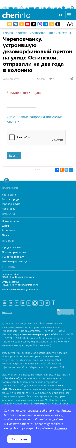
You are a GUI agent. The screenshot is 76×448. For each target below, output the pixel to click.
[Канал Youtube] (27, 24)
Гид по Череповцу (13, 256)
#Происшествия (60, 33)
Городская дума (11, 203)
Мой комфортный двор (16, 261)
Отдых (5, 235)
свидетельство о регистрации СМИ (39, 334)
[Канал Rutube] (33, 24)
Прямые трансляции (14, 252)
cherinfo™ (14, 378)
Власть (6, 225)
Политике (60, 428)
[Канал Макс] (39, 24)
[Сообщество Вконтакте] (10, 303)
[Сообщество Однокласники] (21, 24)
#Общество (38, 33)
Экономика (8, 230)
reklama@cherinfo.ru (28, 284)
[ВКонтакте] (57, 170)
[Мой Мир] (71, 170)
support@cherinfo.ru (28, 289)
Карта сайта (9, 194)
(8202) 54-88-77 (9, 284)
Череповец (8, 208)
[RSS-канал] (47, 303)
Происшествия (10, 221)
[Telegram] (66, 170)
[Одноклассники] (62, 170)
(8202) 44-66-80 (9, 277)
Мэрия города (10, 199)
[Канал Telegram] (41, 303)
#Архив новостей (15, 33)
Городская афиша (12, 247)
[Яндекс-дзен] (53, 303)
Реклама (7, 312)
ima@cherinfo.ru (26, 277)
